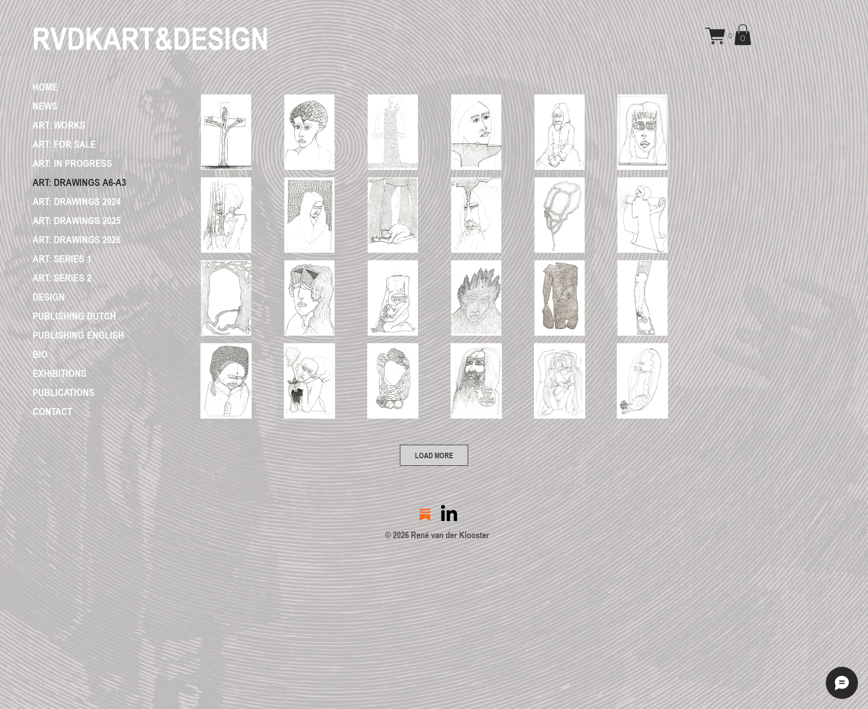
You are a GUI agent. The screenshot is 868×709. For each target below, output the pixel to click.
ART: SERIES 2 (62, 278)
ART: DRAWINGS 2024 (77, 201)
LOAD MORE (434, 455)
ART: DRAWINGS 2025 (77, 221)
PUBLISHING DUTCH (74, 316)
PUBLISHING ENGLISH (78, 335)
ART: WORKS (59, 125)
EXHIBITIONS (59, 373)
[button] (727, 36)
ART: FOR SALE (64, 144)
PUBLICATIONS (63, 392)
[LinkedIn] (449, 514)
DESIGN (49, 297)
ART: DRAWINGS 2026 (77, 240)
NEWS (45, 106)
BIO (40, 354)
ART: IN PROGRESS (72, 163)
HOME (45, 87)
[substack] (425, 514)
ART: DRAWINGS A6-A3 (79, 182)
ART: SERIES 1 (62, 259)
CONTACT (52, 412)
